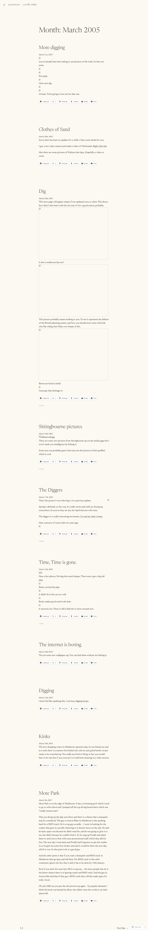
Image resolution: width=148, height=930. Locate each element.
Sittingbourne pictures (60, 427)
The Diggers (51, 490)
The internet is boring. (60, 645)
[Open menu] (4, 4)
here (82, 152)
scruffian (14, 5)
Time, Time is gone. (58, 562)
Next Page (122, 928)
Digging (46, 691)
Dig (42, 191)
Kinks (44, 736)
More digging (52, 48)
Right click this (100, 146)
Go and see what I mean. (91, 517)
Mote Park (49, 793)
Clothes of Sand (54, 129)
